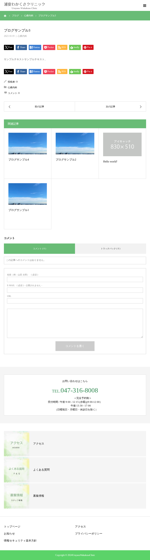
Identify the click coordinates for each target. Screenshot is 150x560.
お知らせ (9, 533)
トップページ (12, 526)
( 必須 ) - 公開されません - (24, 285)
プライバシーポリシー (88, 533)
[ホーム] (5, 15)
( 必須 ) (22, 275)
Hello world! (110, 161)
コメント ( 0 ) (39, 248)
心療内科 (22, 36)
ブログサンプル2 (66, 159)
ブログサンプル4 (18, 159)
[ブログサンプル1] (27, 194)
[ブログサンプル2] (75, 143)
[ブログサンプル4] (27, 143)
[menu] (144, 5)
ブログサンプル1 (18, 210)
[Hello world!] (122, 144)
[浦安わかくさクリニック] (24, 5)
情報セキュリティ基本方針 (20, 540)
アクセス (80, 526)
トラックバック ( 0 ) (110, 248)
